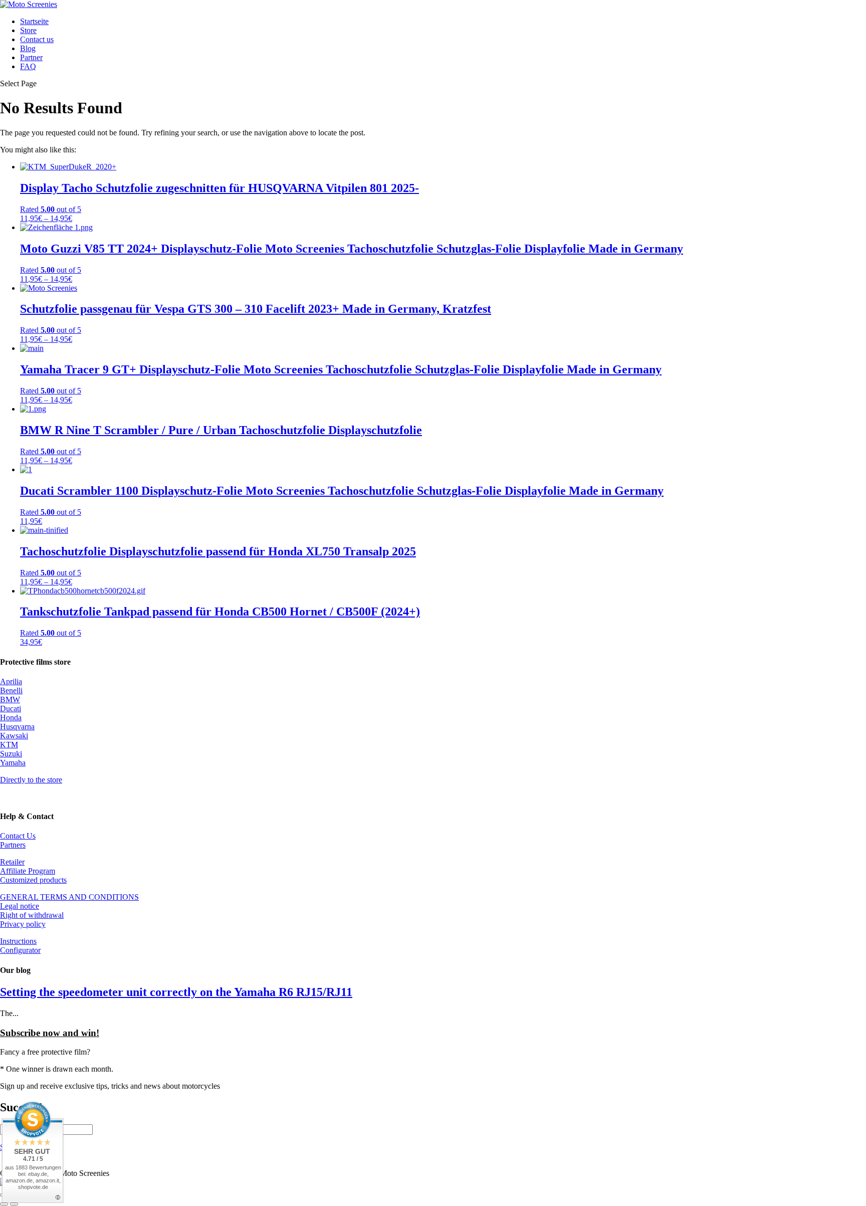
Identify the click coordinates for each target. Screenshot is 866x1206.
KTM (9, 744)
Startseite (34, 21)
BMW (10, 699)
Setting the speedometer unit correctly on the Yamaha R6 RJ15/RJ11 (176, 991)
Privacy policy (23, 924)
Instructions (18, 941)
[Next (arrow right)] (14, 1203)
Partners (13, 845)
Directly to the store (31, 779)
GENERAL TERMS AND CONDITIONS (69, 897)
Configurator (20, 950)
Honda (11, 717)
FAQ (28, 66)
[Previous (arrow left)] (4, 1203)
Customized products (33, 880)
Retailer (12, 862)
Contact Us (18, 836)
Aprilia (11, 681)
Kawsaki (14, 735)
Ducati (10, 708)
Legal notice (19, 906)
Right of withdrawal (32, 915)
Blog (28, 48)
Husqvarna (17, 726)
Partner (31, 57)
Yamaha (13, 762)
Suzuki (11, 753)
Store (28, 30)
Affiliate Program (27, 871)
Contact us (37, 39)
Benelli (11, 690)
